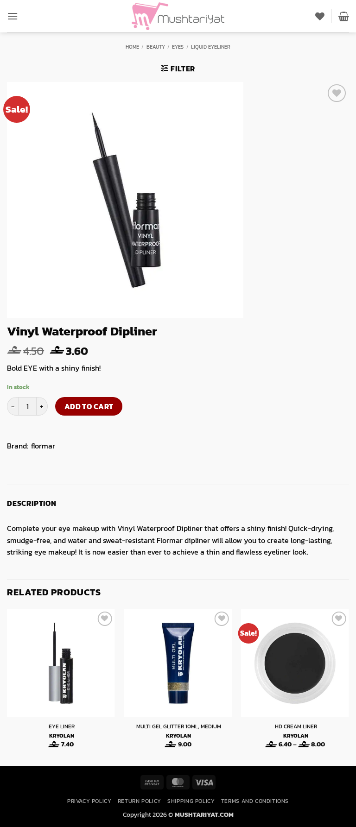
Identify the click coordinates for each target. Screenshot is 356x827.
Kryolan (61, 736)
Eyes (178, 47)
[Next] (349, 686)
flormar (43, 445)
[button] (12, 16)
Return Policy (139, 801)
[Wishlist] (319, 16)
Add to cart (89, 406)
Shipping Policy (191, 801)
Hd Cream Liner (296, 727)
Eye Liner (62, 727)
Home (132, 47)
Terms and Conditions (255, 801)
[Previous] (7, 686)
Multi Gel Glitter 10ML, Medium (178, 727)
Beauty (155, 47)
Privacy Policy (89, 801)
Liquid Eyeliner (210, 47)
